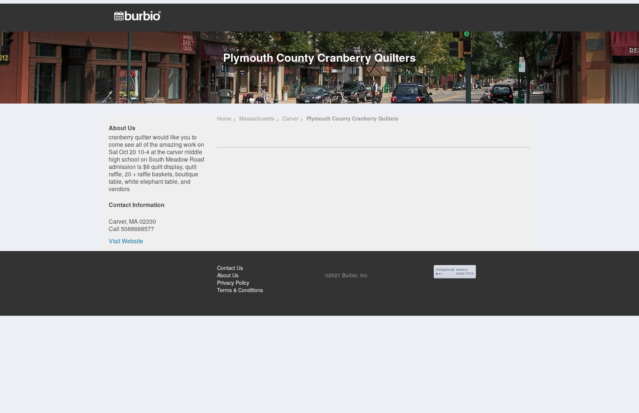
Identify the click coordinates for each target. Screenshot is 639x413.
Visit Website (126, 241)
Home (224, 118)
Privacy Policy (233, 282)
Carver (290, 118)
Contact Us (230, 267)
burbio (30, 268)
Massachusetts (256, 118)
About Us (228, 275)
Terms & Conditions (240, 290)
